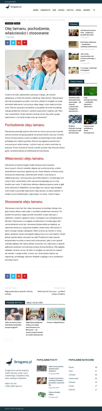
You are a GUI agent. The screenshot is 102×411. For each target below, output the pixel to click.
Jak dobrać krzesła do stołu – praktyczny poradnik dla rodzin (88, 33)
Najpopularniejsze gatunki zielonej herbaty (18, 292)
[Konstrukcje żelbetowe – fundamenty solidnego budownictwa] (74, 44)
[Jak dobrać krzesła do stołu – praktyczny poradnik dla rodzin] (74, 32)
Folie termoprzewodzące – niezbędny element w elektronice (91, 102)
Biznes (35, 10)
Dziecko (61, 10)
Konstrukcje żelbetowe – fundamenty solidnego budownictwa (88, 44)
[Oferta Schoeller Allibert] (42, 394)
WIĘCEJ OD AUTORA (34, 303)
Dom (54, 10)
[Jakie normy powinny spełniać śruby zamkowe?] (42, 368)
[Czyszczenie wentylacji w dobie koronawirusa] (90, 119)
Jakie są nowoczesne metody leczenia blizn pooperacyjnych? (13, 324)
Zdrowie (86, 10)
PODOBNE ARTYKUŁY (15, 303)
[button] (94, 10)
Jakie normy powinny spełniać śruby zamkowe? (56, 369)
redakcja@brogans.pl (13, 386)
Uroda (78, 10)
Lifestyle (70, 10)
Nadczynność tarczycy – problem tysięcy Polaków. (51, 292)
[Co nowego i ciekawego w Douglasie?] (74, 70)
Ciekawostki (45, 10)
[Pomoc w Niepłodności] (56, 314)
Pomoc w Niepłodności (55, 322)
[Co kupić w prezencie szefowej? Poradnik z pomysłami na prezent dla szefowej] (42, 380)
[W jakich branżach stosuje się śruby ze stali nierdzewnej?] (75, 119)
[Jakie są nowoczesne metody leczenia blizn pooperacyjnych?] (14, 314)
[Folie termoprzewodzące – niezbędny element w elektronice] (90, 91)
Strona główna (10, 20)
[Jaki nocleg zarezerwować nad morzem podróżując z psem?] (74, 56)
